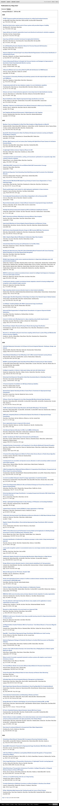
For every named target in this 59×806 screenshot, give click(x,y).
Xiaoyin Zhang (26, 266)
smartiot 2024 (6, 575)
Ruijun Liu (16, 756)
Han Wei (25, 763)
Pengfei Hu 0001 (29, 711)
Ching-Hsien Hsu (42, 681)
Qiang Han (30, 763)
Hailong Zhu (38, 356)
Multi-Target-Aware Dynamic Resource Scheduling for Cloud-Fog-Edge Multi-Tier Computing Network (28, 686)
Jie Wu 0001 (41, 401)
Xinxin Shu (28, 114)
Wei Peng (33, 628)
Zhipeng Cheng (6, 160)
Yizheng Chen (12, 211)
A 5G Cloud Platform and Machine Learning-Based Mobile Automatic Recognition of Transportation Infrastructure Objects (27, 753)
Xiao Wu (32, 424)
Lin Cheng (5, 455)
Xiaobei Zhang (39, 211)
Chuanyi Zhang (24, 327)
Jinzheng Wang (28, 534)
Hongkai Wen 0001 (33, 144)
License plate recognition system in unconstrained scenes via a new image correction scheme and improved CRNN (30, 548)
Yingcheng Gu (42, 126)
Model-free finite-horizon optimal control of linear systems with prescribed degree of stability (26, 25)
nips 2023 (5, 793)
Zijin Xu (30, 756)
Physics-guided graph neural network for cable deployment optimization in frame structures (25, 189)
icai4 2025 (5, 457)
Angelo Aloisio (30, 191)
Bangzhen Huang (35, 438)
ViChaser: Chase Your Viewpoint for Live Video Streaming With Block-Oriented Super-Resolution (26, 399)
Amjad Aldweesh (13, 565)
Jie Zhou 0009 (32, 20)
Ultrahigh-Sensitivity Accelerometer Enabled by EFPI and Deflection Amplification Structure (25, 209)
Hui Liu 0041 (28, 100)
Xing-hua (16, 276)
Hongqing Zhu (11, 595)
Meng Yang (5, 245)
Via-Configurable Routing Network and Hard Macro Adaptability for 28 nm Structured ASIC (25, 196)
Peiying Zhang (45, 291)
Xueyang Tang (12, 372)
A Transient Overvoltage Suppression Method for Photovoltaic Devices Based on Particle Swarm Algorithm (29, 453)
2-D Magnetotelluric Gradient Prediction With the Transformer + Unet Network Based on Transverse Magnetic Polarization (29, 625)
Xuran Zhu (33, 211)
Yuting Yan (44, 363)
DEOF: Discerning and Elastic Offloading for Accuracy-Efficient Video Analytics (22, 216)
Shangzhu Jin (27, 424)
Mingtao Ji (18, 740)
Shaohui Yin (29, 510)
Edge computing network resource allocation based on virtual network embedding (23, 290)
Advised (8, 9)
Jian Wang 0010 (26, 565)
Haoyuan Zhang (6, 305)
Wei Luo (20, 628)
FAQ (32, 804)
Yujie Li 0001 (22, 756)
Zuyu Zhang (6, 314)
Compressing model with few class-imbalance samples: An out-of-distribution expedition (25, 85)
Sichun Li (32, 542)
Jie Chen (23, 604)
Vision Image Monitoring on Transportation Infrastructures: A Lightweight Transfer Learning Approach (28, 761)
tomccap (5, 450)
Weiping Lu (28, 595)
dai (3, 35)
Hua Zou (5, 114)
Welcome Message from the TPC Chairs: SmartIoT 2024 (16, 571)
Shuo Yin (25, 107)
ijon (4, 102)
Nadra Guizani (34, 464)
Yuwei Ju (10, 455)
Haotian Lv (34, 771)
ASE (4, 568)
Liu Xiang (21, 320)
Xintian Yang (6, 262)
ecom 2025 (5, 226)
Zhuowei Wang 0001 (28, 136)
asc (4, 286)
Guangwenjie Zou (7, 327)
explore (8, 1)
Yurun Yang (14, 792)
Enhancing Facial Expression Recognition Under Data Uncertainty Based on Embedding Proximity (27, 377)
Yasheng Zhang (12, 385)
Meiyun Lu (5, 204)
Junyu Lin (5, 71)
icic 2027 (5, 109)
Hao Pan (5, 218)
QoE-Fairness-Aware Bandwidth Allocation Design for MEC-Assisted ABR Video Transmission (26, 230)
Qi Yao (12, 660)
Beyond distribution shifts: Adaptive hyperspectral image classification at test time (23, 98)
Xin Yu (8, 771)
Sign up (57, 1)
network (5, 351)
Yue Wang (24, 191)
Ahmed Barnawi (34, 688)
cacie (4, 192)
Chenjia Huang (21, 100)
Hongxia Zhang (52, 291)
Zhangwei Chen (43, 336)
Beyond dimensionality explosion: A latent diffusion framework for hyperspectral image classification (28, 202)
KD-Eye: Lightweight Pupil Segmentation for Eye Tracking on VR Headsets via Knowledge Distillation (28, 501)
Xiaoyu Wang (11, 167)
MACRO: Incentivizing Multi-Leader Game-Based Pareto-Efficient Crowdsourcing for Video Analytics (27, 361)
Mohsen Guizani (39, 431)
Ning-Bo (8, 266)
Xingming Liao (11, 136)
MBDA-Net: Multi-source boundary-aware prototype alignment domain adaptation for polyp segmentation (29, 594)
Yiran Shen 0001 (12, 144)
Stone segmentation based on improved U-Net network (16, 423)
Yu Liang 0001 (21, 409)
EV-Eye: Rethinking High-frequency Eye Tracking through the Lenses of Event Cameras (24, 790)
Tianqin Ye (19, 71)
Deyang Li (23, 785)
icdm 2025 (5, 138)
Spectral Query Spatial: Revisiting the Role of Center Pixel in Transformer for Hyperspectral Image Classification (27, 391)
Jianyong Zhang (34, 565)
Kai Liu (47, 126)
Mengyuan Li (6, 510)
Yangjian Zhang (35, 720)
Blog (28, 804)
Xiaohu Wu (38, 534)
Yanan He (9, 64)
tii (3, 57)
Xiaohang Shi (6, 558)
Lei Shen (25, 71)
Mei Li (15, 488)
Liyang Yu (5, 785)
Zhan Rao (5, 551)
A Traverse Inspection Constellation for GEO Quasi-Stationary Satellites (20, 383)
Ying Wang (34, 595)
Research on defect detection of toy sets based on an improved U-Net (20, 609)
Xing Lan (44, 628)
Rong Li (24, 510)
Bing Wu (16, 582)
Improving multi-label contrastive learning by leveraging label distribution (21, 39)
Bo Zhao (24, 720)
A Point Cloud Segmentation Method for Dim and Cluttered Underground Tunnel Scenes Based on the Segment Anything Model (28, 485)
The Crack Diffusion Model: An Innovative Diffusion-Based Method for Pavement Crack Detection (27, 665)
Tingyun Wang (46, 211)
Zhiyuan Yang (44, 479)
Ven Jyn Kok (11, 378)
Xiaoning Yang (13, 266)
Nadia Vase (34, 225)
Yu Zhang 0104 (13, 722)
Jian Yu (9, 71)
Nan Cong (13, 720)
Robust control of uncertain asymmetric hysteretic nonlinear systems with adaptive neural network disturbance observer (27, 658)
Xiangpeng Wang (26, 628)
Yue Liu (10, 191)
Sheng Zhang (28, 218)
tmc (4, 129)
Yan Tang (23, 211)
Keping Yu (53, 472)
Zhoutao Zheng (6, 720)
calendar (13, 1)
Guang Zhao (19, 720)
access (4, 66)
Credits (12, 804)
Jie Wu (33, 218)
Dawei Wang (35, 756)
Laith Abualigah (28, 703)
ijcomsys (5, 293)
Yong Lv (19, 267)
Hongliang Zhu (6, 729)
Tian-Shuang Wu (20, 40)
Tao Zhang (48, 720)
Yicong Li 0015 (21, 204)
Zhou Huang (11, 418)
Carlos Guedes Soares (24, 582)
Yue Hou (43, 372)
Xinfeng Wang (16, 336)
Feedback (36, 804)
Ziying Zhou (22, 363)
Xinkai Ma (10, 424)
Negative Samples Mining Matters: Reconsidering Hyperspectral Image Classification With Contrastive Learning (28, 523)
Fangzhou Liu (24, 151)
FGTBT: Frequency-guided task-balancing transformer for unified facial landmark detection (25, 18)
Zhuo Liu (10, 542)
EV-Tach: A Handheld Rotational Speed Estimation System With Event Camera (22, 710)
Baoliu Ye (41, 86)
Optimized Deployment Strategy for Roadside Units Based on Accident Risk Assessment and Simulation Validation (28, 641)
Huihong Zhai (38, 262)
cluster (4, 322)
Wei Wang (5, 573)
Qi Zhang (18, 211)
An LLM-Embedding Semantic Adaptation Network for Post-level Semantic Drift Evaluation (25, 45)
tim (3, 213)
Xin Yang (10, 33)
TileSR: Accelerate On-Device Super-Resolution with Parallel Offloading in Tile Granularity (25, 407)
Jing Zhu (11, 336)
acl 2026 (5, 49)
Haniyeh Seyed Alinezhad (25, 56)
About (3, 804)
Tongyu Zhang (20, 144)
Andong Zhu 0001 (16, 127)
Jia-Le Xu (5, 93)
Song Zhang (18, 771)
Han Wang (16, 262)
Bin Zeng (14, 191)
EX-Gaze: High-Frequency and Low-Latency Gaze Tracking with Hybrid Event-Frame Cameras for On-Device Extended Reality (29, 142)
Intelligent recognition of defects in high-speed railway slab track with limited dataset (24, 370)
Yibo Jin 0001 (34, 401)
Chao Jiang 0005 (31, 479)
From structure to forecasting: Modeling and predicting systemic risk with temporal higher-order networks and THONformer (29, 77)
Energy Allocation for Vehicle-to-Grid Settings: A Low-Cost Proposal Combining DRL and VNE (26, 701)
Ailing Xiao (5, 231)
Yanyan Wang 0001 (28, 40)
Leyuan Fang (43, 100)
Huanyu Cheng (52, 126)
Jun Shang (16, 56)
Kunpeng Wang (14, 628)
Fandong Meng (52, 262)
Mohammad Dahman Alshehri (30, 472)
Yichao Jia (20, 455)
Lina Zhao (36, 267)
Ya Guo (4, 64)
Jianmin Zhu (14, 107)
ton (3, 404)
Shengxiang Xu (40, 327)
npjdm (4, 269)
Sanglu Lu (8, 402)
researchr (3, 1)
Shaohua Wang (12, 643)
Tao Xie (21, 525)
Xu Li (34, 534)
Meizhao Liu (24, 126)
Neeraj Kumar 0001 (33, 681)
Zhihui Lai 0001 (25, 20)
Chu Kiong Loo (44, 184)
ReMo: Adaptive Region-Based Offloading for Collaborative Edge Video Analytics (23, 237)
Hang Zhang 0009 (22, 479)
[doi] (15, 22)
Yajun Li (46, 266)
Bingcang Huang (40, 595)
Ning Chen (18, 20)
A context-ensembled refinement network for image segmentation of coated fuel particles (25, 477)
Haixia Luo (15, 424)
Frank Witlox (37, 542)
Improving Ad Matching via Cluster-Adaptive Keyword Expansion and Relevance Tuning (24, 223)
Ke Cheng (33, 558)
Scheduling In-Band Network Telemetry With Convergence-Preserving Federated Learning (25, 739)
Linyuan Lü (20, 47)
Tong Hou (17, 595)
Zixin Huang (13, 27)
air (3, 780)
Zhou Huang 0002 (36, 100)
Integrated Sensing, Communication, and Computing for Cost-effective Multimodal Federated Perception (28, 445)
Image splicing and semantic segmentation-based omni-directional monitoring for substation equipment (28, 32)
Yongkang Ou (19, 231)
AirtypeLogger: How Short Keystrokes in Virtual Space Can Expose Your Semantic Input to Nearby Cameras (29, 296)
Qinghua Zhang (24, 314)
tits (3, 691)
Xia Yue (4, 100)
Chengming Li (16, 573)
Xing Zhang (5, 320)
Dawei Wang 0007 (42, 771)
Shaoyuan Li (29, 80)
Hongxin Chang (16, 33)
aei (3, 512)
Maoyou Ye (5, 276)
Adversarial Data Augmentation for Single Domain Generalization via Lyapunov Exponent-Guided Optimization (27, 311)
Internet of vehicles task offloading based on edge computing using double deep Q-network (25, 319)
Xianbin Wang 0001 (33, 175)
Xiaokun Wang (28, 363)
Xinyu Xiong (13, 20)
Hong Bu (43, 604)
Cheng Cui (5, 167)
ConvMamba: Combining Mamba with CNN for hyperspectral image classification (23, 303)
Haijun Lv (13, 778)
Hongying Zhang (27, 455)
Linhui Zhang (44, 264)
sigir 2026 (5, 115)
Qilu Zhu (5, 107)
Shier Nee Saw (13, 184)
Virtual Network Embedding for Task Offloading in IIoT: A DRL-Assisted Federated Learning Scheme (27, 354)
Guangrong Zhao (17, 503)
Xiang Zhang (23, 336)
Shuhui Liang (13, 267)
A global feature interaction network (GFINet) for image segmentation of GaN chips (23, 508)
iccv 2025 (5, 315)
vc (3, 612)
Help (16, 804)
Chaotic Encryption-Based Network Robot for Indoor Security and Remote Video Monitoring (25, 672)
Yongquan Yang (6, 604)
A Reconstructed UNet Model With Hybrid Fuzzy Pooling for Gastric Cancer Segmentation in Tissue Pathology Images (27, 181)
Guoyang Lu (41, 756)
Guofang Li (28, 785)
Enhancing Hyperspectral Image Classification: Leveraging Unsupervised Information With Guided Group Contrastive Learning (29, 494)
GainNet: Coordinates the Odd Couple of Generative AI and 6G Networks (21, 436)
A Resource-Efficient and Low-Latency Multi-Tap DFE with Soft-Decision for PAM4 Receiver (25, 69)
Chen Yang (23, 114)
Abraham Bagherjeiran (37, 114)
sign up (8, 797)
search (17, 1)
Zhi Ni (29, 262)
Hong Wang (5, 582)
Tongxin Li (11, 262)
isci (3, 22)
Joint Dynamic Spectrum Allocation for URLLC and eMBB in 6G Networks (21, 430)
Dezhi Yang (10, 551)
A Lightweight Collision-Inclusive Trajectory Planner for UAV (18, 149)
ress (4, 583)
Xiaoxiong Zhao (25, 542)
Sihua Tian (5, 80)
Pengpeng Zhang (29, 245)
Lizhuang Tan (27, 320)
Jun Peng (21, 424)
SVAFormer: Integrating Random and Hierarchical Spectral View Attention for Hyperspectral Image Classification (27, 415)
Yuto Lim (10, 573)
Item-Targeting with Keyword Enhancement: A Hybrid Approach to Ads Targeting (22, 112)
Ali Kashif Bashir (19, 472)
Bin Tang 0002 (37, 40)
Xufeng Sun (32, 184)
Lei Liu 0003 (36, 711)
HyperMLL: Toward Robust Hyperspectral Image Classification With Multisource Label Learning (26, 633)
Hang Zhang (22, 611)
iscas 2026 (5, 73)
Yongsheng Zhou (39, 424)
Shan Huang (20, 643)
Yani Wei (18, 604)
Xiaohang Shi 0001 (7, 126)
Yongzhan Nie (24, 267)
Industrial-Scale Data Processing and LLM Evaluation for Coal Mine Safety (21, 243)
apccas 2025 (6, 199)
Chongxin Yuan (6, 628)
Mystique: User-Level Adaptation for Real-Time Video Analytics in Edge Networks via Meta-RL (26, 124)
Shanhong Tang (14, 264)
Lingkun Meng (31, 126)
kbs (4, 621)
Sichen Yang (11, 151)
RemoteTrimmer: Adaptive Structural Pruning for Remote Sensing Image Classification (24, 325)
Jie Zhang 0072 (13, 479)
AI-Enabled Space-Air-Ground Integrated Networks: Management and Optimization (23, 679)
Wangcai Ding (11, 785)
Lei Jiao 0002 (13, 740)
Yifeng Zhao (19, 431)
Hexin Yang (17, 254)
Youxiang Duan (6, 472)
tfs (3, 185)
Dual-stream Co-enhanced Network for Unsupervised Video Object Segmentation (23, 727)
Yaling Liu (51, 266)
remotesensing (6, 489)
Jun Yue (27, 204)
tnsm (4, 177)
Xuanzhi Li (5, 191)
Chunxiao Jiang (31, 231)
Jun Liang (11, 320)
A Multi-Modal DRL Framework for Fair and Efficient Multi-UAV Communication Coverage (24, 165)
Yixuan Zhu (29, 720)
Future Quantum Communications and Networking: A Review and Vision (20, 694)
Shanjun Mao (22, 305)
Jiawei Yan (5, 595)
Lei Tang (9, 127)
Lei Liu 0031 (40, 472)
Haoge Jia (24, 349)
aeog (4, 724)
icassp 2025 (5, 329)
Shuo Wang (11, 254)
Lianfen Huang (24, 175)
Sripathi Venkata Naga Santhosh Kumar (24, 291)
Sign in (53, 1)
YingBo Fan (34, 488)
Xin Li (29, 327)
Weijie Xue (20, 266)
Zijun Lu (9, 107)
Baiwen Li (42, 266)
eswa (4, 278)
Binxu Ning (10, 197)
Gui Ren (38, 264)
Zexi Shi (16, 305)
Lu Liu (12, 160)
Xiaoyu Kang (50, 264)
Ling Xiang (27, 276)
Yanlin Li (5, 503)
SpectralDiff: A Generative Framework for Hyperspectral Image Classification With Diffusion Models (27, 746)
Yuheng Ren (32, 372)
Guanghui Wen (19, 356)
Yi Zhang (41, 565)
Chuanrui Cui (12, 245)
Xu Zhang (31, 314)
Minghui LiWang (17, 160)
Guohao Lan (48, 792)
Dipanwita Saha (11, 114)
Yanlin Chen (20, 184)
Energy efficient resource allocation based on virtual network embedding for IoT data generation (27, 563)
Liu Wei (36, 126)
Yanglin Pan (42, 267)
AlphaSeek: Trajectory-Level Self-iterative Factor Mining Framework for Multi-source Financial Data (27, 105)
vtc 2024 (5, 518)
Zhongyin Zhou (6, 264)
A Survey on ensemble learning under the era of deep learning (18, 776)
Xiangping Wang (28, 264)
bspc (4, 597)
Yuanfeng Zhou (35, 298)
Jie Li (16, 47)
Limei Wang (21, 264)
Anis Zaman (13, 225)
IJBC (4, 787)
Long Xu (26, 356)
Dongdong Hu (26, 184)
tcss (4, 474)
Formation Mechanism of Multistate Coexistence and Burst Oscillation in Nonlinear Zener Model (26, 783)
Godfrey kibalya (37, 291)
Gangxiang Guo (35, 336)
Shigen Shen (18, 681)
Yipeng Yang (17, 151)
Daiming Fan (31, 267)
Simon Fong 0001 (32, 107)
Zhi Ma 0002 (21, 401)
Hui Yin (11, 729)
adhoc (4, 162)
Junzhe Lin (5, 517)
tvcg (4, 146)
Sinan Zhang (6, 643)
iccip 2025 (5, 247)
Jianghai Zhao (45, 262)
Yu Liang (34, 363)
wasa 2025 (5, 505)
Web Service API (22, 804)
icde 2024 (5, 366)
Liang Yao (14, 327)
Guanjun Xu (18, 688)
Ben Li (4, 496)
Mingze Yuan (10, 534)
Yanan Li (17, 245)
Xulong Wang (35, 643)
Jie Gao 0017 (6, 722)
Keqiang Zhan (6, 291)
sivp (4, 426)
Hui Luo (34, 264)
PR (3, 42)
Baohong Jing (48, 756)
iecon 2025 (5, 153)
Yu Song (5, 127)
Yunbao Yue (38, 628)
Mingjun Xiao (51, 363)
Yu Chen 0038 (6, 363)
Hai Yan (27, 372)
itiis (3, 730)
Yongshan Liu (18, 314)
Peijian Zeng (36, 136)
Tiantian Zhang (6, 267)
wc (3, 698)
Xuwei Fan (29, 160)
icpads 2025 (6, 168)
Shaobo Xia (22, 394)
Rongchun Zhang (24, 262)
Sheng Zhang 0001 (16, 126)
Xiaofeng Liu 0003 (27, 643)
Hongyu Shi (11, 756)
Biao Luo (17, 660)
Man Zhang (5, 674)
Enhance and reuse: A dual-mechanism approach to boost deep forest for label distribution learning (27, 91)
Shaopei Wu (17, 785)
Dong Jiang (21, 276)
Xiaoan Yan (11, 276)
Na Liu (33, 262)
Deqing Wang (17, 80)
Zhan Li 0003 (31, 151)
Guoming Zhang (27, 298)
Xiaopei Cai (5, 372)
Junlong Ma (5, 211)
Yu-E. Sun (10, 238)
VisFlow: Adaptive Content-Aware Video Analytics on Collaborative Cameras (21, 587)
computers (5, 255)
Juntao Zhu (42, 720)
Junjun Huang (6, 184)
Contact (7, 804)
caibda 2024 (6, 653)
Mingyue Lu (26, 525)
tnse (4, 433)
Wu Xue (18, 385)
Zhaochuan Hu (6, 479)
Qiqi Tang (16, 611)
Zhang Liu (28, 438)
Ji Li (27, 756)
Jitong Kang (5, 488)
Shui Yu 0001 (25, 681)
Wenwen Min (39, 20)
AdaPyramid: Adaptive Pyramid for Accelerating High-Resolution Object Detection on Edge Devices (27, 556)
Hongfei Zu (5, 336)
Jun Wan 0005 (6, 20)
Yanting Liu (16, 729)
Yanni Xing (21, 218)
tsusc (4, 706)
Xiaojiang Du (32, 431)
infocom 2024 (6, 411)
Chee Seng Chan (18, 378)
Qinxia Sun (23, 771)
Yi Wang (23, 372)
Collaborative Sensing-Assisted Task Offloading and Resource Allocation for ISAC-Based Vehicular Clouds (29, 515)
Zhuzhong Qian (29, 127)
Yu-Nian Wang (19, 93)
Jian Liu (34, 510)
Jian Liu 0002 (50, 479)
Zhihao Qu (36, 86)
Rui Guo (37, 266)
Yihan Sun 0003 (20, 722)
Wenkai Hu (10, 56)
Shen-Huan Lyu (11, 40)
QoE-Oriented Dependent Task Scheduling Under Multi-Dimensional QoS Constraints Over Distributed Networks (28, 173)
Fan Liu (18, 327)
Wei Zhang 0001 (40, 231)
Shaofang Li (11, 80)
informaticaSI (6, 676)
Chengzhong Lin (19, 136)
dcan (4, 465)
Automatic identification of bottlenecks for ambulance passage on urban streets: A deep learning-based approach (28, 540)
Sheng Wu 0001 (12, 231)
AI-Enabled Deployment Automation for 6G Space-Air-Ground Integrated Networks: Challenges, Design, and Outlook (29, 347)
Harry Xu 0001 (16, 365)
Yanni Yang (26, 144)
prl (3, 88)
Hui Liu (12, 305)
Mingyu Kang (11, 47)
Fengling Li (13, 604)
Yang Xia (17, 394)
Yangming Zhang (7, 660)
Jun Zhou (46, 327)
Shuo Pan (18, 372)
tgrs (4, 395)
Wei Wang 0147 (6, 27)
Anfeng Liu (9, 100)
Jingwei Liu (19, 792)
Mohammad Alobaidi (35, 604)
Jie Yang (10, 438)
